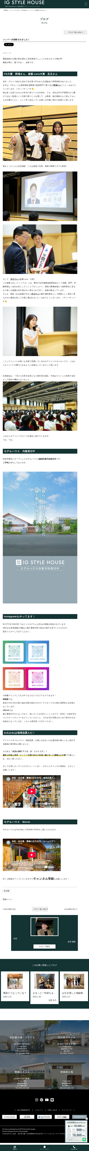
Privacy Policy (6, 1131)
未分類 (6, 891)
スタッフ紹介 (44, 946)
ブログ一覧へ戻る (75, 32)
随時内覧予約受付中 (47, 459)
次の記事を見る (70, 909)
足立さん (14, 279)
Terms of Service (19, 1131)
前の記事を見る (10, 909)
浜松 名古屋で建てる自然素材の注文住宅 (27, 1134)
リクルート (39, 1110)
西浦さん (57, 85)
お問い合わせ (52, 1110)
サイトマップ (67, 1110)
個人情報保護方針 (23, 1110)
